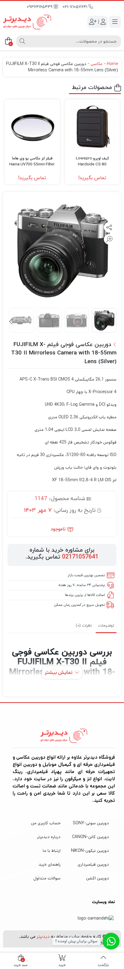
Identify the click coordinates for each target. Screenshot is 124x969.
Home (112, 64)
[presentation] (11, 321)
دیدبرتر (43, 936)
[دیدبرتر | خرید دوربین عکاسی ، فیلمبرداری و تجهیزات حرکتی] (27, 22)
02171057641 (80, 557)
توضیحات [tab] (106, 625)
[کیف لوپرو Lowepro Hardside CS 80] (92, 126)
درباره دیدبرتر (48, 837)
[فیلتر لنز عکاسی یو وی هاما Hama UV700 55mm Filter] (32, 126)
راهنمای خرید (49, 864)
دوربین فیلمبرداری (93, 864)
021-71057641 (75, 7)
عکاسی (97, 64)
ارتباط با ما (51, 851)
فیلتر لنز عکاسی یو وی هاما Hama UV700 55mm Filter (32, 161)
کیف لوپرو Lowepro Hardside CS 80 (92, 161)
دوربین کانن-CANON (90, 837)
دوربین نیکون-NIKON (90, 851)
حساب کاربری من (45, 823)
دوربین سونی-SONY (91, 823)
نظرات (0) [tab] (84, 625)
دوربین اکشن (97, 878)
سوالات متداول (46, 878)
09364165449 (40, 7)
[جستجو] (22, 41)
